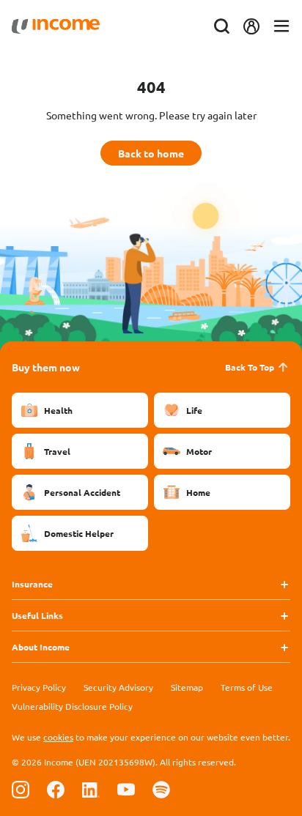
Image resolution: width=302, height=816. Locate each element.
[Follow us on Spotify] (161, 789)
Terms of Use (247, 687)
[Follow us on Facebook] (56, 789)
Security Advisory (118, 687)
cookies (58, 737)
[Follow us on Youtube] (126, 789)
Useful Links (37, 615)
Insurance (32, 584)
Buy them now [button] (46, 367)
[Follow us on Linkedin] (91, 789)
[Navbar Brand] (56, 26)
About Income (41, 647)
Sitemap (187, 687)
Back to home (151, 153)
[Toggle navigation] (281, 27)
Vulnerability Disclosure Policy (72, 706)
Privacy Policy (39, 687)
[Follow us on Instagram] (20, 789)
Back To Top (249, 367)
